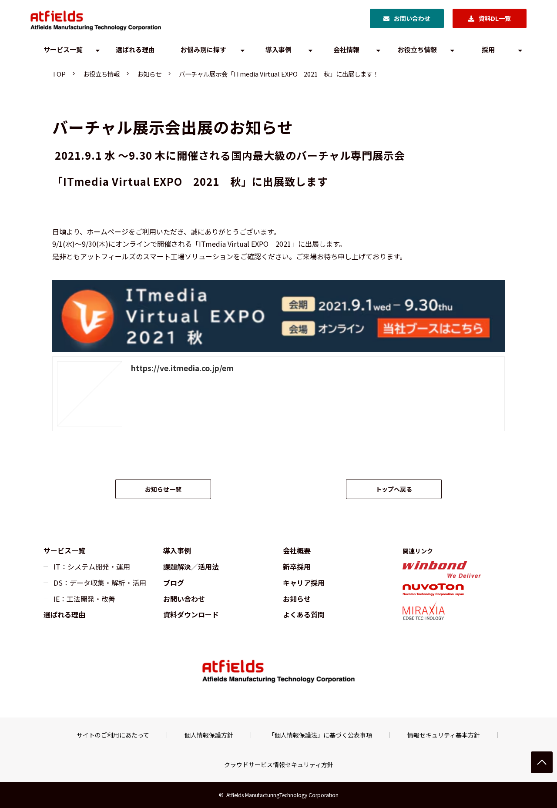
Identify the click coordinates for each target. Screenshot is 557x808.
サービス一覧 (63, 49)
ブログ (173, 582)
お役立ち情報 (417, 49)
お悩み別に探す (203, 49)
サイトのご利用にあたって (113, 735)
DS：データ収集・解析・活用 (100, 582)
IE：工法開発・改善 (84, 598)
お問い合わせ (412, 18)
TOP (59, 73)
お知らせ (149, 73)
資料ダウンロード (191, 614)
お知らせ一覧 (163, 489)
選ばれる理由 (135, 49)
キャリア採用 (304, 582)
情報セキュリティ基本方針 (443, 735)
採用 (488, 49)
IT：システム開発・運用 (92, 566)
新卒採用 (297, 566)
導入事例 (278, 49)
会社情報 (346, 49)
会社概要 (297, 550)
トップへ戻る (394, 489)
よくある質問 (304, 614)
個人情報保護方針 (209, 735)
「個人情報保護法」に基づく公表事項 (320, 735)
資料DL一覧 (495, 18)
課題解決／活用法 (191, 566)
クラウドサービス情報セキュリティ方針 (278, 764)
